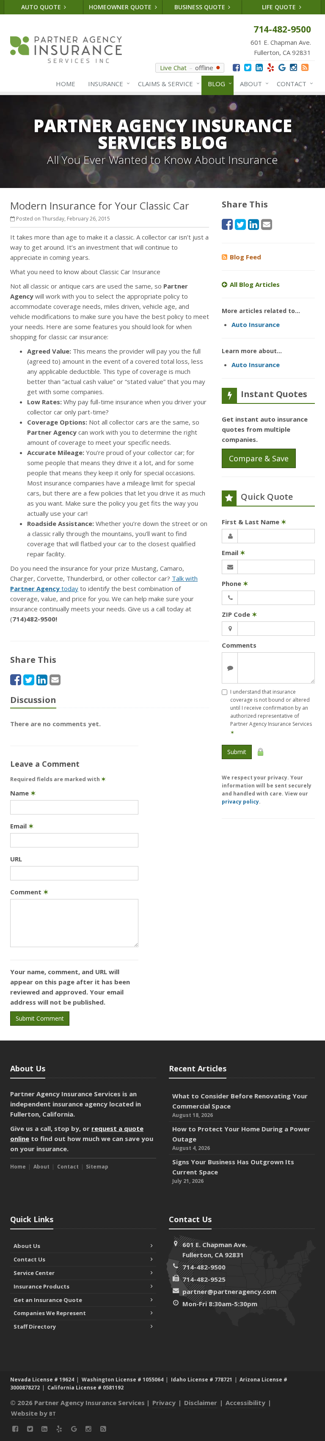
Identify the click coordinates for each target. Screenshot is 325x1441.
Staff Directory (35, 1326)
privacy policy (240, 801)
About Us (27, 1246)
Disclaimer (200, 1402)
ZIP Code (239, 614)
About (252, 83)
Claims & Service (167, 83)
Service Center (34, 1273)
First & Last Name (254, 522)
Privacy (164, 1402)
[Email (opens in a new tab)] (55, 679)
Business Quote (200, 7)
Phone (235, 583)
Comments (239, 645)
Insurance (107, 83)
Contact (293, 83)
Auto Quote (42, 7)
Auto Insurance (255, 324)
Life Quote (279, 7)
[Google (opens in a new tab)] (282, 67)
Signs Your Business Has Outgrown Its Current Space (233, 1171)
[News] (304, 67)
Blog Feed (245, 257)
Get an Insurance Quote (48, 1300)
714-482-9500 (204, 1267)
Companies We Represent (50, 1313)
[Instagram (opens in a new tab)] (293, 67)
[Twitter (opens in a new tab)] (247, 67)
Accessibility (245, 1402)
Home (65, 83)
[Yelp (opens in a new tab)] (270, 67)
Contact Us (29, 1259)
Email (22, 826)
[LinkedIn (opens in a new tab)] (259, 67)
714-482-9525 (204, 1279)
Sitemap (97, 1166)
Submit (236, 752)
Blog (218, 83)
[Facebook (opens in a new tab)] (236, 67)
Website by (33, 1413)
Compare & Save (259, 458)
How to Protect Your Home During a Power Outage (241, 1138)
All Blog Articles (255, 284)
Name (23, 793)
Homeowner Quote (121, 7)
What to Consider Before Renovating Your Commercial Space (240, 1105)
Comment (29, 892)
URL (16, 859)
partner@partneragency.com (229, 1291)
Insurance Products (41, 1286)
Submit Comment (40, 1018)
